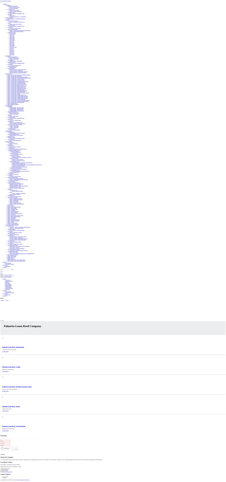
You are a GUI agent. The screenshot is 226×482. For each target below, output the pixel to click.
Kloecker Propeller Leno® (15, 172)
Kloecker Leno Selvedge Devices (18, 165)
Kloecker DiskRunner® (16, 152)
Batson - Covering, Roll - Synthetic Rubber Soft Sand (18, 98)
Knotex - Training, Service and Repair (17, 203)
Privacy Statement (20, 479)
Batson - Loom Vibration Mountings (16, 31)
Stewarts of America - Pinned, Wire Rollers (18, 72)
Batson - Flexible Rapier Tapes (13, 211)
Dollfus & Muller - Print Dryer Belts (16, 107)
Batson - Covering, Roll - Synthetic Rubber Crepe (17, 94)
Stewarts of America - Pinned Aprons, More (18, 69)
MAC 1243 (12, 34)
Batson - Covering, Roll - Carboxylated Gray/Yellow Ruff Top (19, 78)
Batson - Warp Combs (14, 201)
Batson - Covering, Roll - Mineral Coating (17, 85)
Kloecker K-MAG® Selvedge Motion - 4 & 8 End (21, 157)
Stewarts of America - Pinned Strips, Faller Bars (19, 71)
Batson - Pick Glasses (12, 214)
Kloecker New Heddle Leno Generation (19, 166)
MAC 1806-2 (12, 37)
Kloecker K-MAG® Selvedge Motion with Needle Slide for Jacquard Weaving (27, 164)
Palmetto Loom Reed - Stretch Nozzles (17, 188)
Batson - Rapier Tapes (12, 217)
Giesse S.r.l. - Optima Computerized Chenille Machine (20, 227)
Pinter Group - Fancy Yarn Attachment (17, 248)
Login (1, 271)
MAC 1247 (12, 36)
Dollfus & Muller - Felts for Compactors (17, 133)
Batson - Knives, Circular (14, 7)
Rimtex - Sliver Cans (11, 258)
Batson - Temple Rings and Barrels (18, 193)
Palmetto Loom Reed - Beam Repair (16, 183)
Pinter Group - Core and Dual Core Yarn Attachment (19, 246)
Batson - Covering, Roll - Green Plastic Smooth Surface (18, 81)
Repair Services (13, 67)
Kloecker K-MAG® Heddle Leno (18, 163)
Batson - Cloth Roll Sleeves (13, 209)
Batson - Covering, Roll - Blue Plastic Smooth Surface (18, 77)
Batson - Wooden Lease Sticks (15, 202)
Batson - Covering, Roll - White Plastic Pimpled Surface (18, 101)
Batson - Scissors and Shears (15, 146)
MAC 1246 (12, 35)
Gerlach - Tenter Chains (14, 126)
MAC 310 (12, 42)
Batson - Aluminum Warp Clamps (16, 199)
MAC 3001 (12, 41)
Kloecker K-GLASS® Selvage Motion (19, 169)
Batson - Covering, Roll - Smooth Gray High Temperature (18, 92)
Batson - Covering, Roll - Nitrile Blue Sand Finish (17, 88)
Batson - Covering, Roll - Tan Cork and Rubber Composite (19, 100)
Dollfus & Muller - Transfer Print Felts (17, 110)
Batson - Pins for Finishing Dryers (16, 122)
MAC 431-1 (12, 50)
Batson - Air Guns (11, 206)
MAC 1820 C (12, 39)
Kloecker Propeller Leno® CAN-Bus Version (20, 171)
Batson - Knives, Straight (14, 10)
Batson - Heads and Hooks (13, 212)
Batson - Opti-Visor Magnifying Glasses (15, 213)
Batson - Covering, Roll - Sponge (14, 93)
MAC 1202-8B (13, 33)
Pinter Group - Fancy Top (14, 247)
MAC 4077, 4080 (13, 47)
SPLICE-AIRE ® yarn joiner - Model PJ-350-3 (16, 261)
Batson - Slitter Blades (14, 8)
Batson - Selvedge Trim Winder (13, 220)
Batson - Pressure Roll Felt (12, 103)
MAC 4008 (12, 43)
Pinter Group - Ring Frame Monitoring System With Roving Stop (22, 253)
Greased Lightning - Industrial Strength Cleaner (16, 18)
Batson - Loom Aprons (14, 174)
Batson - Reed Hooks (12, 218)
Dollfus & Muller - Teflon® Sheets (16, 135)
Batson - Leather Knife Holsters (16, 11)
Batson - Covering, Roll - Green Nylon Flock (16, 80)
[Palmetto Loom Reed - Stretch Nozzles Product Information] (2, 417)
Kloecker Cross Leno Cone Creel (18, 160)
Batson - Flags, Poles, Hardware (16, 24)
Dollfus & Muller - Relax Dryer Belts (17, 108)
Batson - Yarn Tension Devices (15, 140)
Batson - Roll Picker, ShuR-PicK (14, 219)
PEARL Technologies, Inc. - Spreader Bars (18, 16)
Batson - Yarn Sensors (14, 252)
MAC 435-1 (12, 53)
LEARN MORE (5, 351)
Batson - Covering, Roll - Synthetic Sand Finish (16, 99)
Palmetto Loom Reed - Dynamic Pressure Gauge (19, 185)
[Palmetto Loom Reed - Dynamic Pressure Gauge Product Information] (2, 377)
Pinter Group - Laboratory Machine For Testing (19, 250)
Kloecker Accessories (16, 156)
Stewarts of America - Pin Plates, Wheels (17, 123)
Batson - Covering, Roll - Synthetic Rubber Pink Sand (18, 97)
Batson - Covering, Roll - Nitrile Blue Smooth (16, 89)
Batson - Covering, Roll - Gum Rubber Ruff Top (17, 82)
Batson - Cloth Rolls (11, 210)
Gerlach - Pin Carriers (14, 125)
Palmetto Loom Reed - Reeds (11, 406)
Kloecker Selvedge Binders (17, 154)
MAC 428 (12, 48)
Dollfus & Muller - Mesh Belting (16, 61)
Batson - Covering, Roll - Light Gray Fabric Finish (17, 84)
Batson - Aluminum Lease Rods (16, 198)
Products (2, 320)
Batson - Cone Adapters (14, 234)
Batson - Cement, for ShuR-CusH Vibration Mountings (20, 30)
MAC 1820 (12, 38)
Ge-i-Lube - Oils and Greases (15, 28)
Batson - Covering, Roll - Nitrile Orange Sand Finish (17, 90)
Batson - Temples (11, 221)
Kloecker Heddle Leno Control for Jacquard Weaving (22, 162)
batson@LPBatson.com (9, 275)
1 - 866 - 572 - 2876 (7, 274)
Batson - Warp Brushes (14, 200)
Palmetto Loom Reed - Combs (15, 184)
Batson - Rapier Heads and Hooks (14, 216)
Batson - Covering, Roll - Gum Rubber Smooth (16, 83)
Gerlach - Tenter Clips (14, 127)
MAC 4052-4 (12, 45)
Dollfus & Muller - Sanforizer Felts (16, 109)
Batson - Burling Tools (12, 255)
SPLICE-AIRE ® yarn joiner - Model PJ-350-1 (16, 259)
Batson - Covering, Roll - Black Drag (14, 75)
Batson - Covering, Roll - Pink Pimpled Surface (16, 91)
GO (12, 269)
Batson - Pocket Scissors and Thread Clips (15, 215)
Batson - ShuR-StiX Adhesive (13, 104)
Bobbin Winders (11, 257)
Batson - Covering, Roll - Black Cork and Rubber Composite (19, 74)
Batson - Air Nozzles (14, 143)
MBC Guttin (12, 15)
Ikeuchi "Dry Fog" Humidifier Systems (17, 13)
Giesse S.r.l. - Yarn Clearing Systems (16, 228)
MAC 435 (12, 52)
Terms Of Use (27, 479)
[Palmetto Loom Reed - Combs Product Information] (2, 357)
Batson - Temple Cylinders (15, 194)
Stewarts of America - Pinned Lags (16, 70)
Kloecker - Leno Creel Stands (17, 159)
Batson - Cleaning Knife (12, 208)
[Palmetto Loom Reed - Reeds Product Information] (2, 397)
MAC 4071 (12, 46)
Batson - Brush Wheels (14, 116)
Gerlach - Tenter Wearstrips (15, 129)
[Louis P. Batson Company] (5, 0)
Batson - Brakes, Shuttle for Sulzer (14, 207)
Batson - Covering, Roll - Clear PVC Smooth (16, 79)
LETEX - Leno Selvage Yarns (13, 224)
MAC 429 (12, 49)
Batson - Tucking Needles (12, 222)
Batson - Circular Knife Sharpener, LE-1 (17, 22)
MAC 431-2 (12, 51)
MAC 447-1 (12, 54)
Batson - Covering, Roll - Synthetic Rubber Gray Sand (18, 96)
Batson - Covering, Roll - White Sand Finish (16, 102)
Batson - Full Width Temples (17, 191)
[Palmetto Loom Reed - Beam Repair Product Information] (2, 337)
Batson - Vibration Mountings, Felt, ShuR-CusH (19, 179)
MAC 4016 (12, 44)
